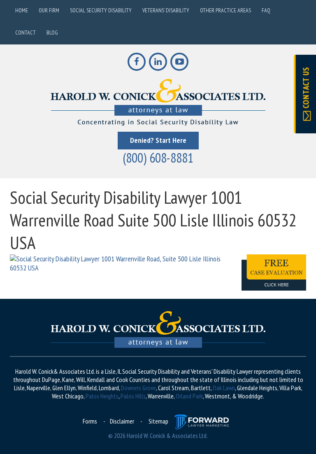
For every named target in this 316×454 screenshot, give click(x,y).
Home (21, 10)
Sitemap (158, 421)
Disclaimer (122, 421)
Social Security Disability (101, 10)
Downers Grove (138, 388)
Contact (25, 32)
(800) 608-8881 (158, 157)
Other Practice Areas (225, 10)
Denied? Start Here (158, 140)
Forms (90, 421)
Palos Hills (133, 396)
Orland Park (189, 396)
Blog (52, 32)
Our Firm (49, 10)
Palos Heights (102, 396)
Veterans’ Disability (165, 10)
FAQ (266, 10)
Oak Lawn (224, 388)
